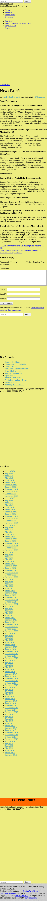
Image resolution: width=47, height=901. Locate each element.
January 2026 (10, 487)
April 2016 (9, 750)
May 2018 (9, 694)
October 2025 (10, 494)
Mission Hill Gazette (13, 378)
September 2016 (11, 739)
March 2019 (10, 672)
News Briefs (5, 85)
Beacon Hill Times (12, 362)
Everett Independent (13, 371)
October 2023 (10, 548)
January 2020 (10, 649)
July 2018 (9, 690)
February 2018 (11, 701)
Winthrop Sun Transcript (14, 384)
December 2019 (11, 651)
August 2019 (10, 660)
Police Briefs (10, 15)
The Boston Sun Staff (11, 97)
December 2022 (11, 570)
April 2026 (9, 480)
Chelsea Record (11, 366)
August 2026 (10, 471)
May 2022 (9, 586)
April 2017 (9, 723)
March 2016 (10, 753)
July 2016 (9, 744)
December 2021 (11, 597)
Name (3, 289)
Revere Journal (11, 382)
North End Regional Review (16, 380)
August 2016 (10, 741)
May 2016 (9, 748)
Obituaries (9, 17)
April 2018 (9, 696)
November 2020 (11, 627)
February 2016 (11, 755)
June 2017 (9, 719)
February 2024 (11, 539)
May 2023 (9, 559)
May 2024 (9, 532)
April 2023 (9, 561)
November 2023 (11, 545)
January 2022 (10, 595)
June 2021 (9, 611)
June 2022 (9, 584)
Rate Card (9, 21)
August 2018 (10, 687)
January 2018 (10, 703)
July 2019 (9, 663)
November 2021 (11, 599)
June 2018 (9, 692)
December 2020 (11, 624)
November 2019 (11, 654)
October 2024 (10, 521)
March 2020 (10, 645)
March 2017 (10, 726)
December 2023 (11, 543)
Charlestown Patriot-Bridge (16, 364)
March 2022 (10, 590)
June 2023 (9, 557)
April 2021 (9, 615)
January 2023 (10, 568)
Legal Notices (10, 26)
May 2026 (9, 478)
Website (3, 298)
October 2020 (10, 629)
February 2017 (11, 728)
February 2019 (11, 674)
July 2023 (9, 554)
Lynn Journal (10, 375)
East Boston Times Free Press (16, 369)
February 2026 (11, 485)
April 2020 (9, 642)
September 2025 (11, 496)
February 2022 (11, 593)
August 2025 (10, 498)
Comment (4, 269)
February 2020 (11, 647)
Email (3, 294)
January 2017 (10, 730)
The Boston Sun (6, 4)
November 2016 (11, 735)
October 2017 (10, 710)
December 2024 (11, 516)
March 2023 (10, 563)
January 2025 (10, 514)
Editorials (9, 12)
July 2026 (9, 473)
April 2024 (9, 534)
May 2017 (9, 721)
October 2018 (10, 683)
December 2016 (11, 732)
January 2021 (10, 622)
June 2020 (9, 638)
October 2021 (10, 602)
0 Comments (40, 97)
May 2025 (9, 505)
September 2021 (11, 604)
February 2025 (11, 512)
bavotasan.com (31, 898)
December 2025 (11, 489)
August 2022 (10, 579)
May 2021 (9, 613)
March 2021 (10, 618)
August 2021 (10, 606)
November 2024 (11, 518)
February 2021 (11, 620)
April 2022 (9, 588)
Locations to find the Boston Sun (18, 23)
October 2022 (10, 575)
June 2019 (9, 665)
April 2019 (9, 669)
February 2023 (11, 566)
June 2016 (9, 746)
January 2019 (10, 676)
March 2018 (10, 699)
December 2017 (11, 705)
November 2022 (11, 572)
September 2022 (11, 577)
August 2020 (10, 633)
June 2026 (9, 476)
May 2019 (9, 667)
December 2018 (11, 678)
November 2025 (11, 491)
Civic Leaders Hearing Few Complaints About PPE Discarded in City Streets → (20, 251)
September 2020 (11, 631)
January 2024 (10, 541)
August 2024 (10, 525)
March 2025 (10, 509)
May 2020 (9, 640)
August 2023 (10, 552)
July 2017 (9, 717)
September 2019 (11, 658)
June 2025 (9, 503)
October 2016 (10, 737)
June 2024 (9, 530)
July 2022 (9, 581)
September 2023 (11, 550)
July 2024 (9, 527)
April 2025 (9, 507)
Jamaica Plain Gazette (13, 373)
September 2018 (11, 685)
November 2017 (11, 708)
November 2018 (11, 681)
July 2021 (9, 609)
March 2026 (10, 482)
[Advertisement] (23, 57)
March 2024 (10, 536)
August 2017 (10, 714)
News (7, 10)
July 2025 (9, 500)
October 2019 (10, 656)
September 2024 (11, 523)
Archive (8, 28)
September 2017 (11, 712)
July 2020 (9, 636)
